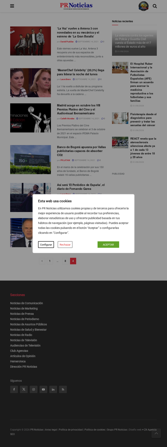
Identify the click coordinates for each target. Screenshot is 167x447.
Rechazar (65, 244)
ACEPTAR (108, 244)
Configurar (46, 244)
